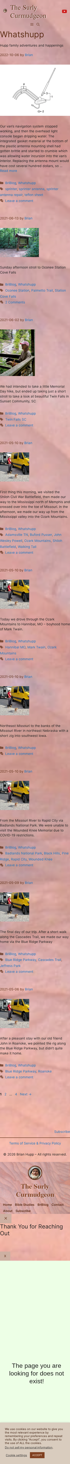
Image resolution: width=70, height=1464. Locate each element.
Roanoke (45, 1071)
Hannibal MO (15, 647)
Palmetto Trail (42, 290)
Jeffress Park (10, 966)
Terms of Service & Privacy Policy (35, 1143)
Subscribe (23, 1211)
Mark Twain (36, 647)
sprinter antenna (32, 189)
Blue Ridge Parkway (20, 960)
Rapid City (19, 859)
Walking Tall (27, 547)
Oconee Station (17, 290)
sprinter (11, 189)
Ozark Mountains (37, 541)
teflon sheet (33, 195)
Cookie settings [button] (16, 1455)
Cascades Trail (49, 960)
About (7, 1211)
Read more (8, 171)
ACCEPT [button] (37, 1455)
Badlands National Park (23, 853)
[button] (38, 24)
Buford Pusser (41, 535)
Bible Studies (24, 1205)
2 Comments (15, 302)
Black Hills (52, 853)
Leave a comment (19, 201)
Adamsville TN (16, 535)
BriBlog (10, 183)
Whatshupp (27, 183)
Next (26, 1094)
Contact (58, 1205)
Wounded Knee (40, 859)
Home (7, 1205)
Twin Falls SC (15, 419)
